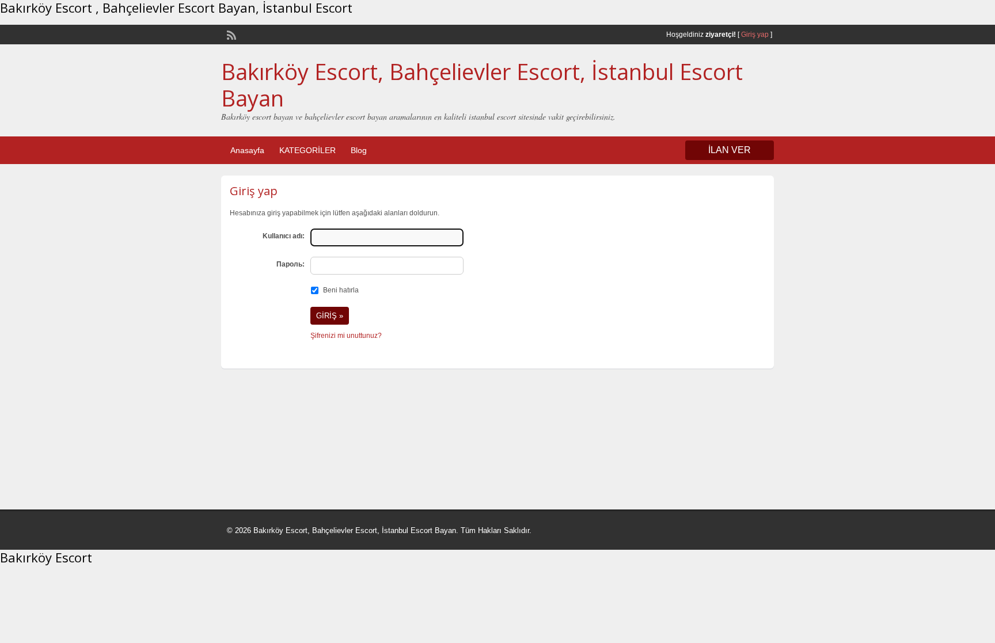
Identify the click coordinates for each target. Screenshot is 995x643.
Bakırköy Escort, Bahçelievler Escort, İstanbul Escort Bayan (482, 84)
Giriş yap (755, 35)
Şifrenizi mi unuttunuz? (346, 336)
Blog (359, 150)
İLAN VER (729, 150)
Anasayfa (247, 150)
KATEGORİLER (307, 150)
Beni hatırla (341, 290)
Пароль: (290, 264)
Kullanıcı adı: (284, 236)
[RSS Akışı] (230, 34)
